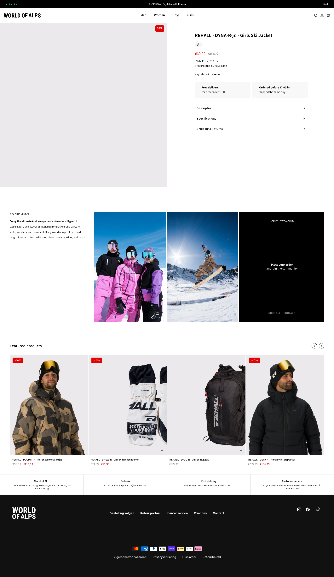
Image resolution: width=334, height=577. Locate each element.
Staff (325, 4)
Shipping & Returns (210, 129)
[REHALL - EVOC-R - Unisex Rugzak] (206, 405)
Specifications (206, 118)
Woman (159, 15)
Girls (190, 15)
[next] (216, 4)
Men (143, 15)
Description (204, 108)
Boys (176, 15)
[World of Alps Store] (22, 15)
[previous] (118, 4)
